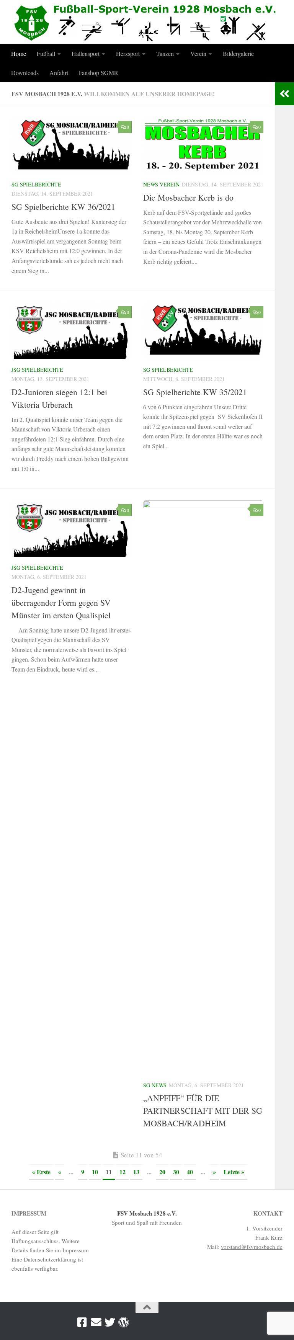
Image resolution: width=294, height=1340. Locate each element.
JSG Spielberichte (37, 369)
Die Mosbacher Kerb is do (188, 197)
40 (190, 1171)
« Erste (41, 1171)
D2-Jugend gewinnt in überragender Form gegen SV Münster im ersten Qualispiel (61, 602)
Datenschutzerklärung (50, 1259)
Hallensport (86, 53)
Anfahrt (58, 73)
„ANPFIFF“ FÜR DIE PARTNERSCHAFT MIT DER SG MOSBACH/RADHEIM (202, 1110)
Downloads (25, 73)
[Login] (123, 1322)
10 (95, 1171)
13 (136, 1171)
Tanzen (165, 53)
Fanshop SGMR (98, 73)
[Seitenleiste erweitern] (284, 93)
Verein (198, 53)
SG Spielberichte (36, 184)
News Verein (161, 184)
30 (176, 1171)
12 (122, 1171)
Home (18, 53)
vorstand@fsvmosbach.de (252, 1246)
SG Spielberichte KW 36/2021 (63, 206)
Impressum (75, 1250)
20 (162, 1171)
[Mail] (96, 1322)
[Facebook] (82, 1322)
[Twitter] (110, 1322)
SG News (155, 1085)
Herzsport (128, 53)
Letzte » (234, 1171)
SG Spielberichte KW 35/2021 (195, 391)
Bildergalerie (238, 53)
